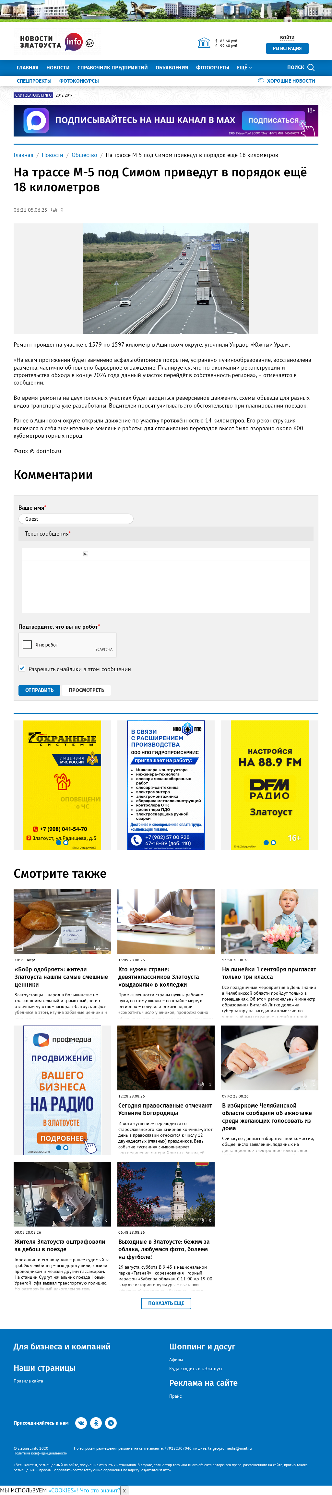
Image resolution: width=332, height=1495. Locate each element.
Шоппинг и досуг (202, 1347)
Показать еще (166, 1303)
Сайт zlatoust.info (33, 95)
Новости (58, 68)
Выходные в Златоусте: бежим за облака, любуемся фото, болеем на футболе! (164, 1249)
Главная (28, 68)
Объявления (172, 68)
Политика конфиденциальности (40, 1453)
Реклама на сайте (203, 1383)
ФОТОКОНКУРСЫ (79, 80)
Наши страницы (45, 1368)
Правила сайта (28, 1381)
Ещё (242, 68)
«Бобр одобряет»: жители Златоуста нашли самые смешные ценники (61, 977)
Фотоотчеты (212, 68)
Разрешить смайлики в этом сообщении (80, 669)
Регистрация (287, 48)
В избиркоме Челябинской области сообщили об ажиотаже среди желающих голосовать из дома (267, 1117)
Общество (84, 155)
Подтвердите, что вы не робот (59, 626)
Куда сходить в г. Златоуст (196, 1368)
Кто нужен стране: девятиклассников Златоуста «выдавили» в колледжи (158, 977)
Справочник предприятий (112, 68)
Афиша (176, 1359)
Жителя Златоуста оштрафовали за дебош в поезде (60, 1245)
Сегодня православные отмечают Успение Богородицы (165, 1109)
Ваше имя (32, 507)
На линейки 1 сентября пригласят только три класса (269, 973)
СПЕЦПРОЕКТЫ (34, 80)
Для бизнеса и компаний (62, 1347)
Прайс (175, 1396)
